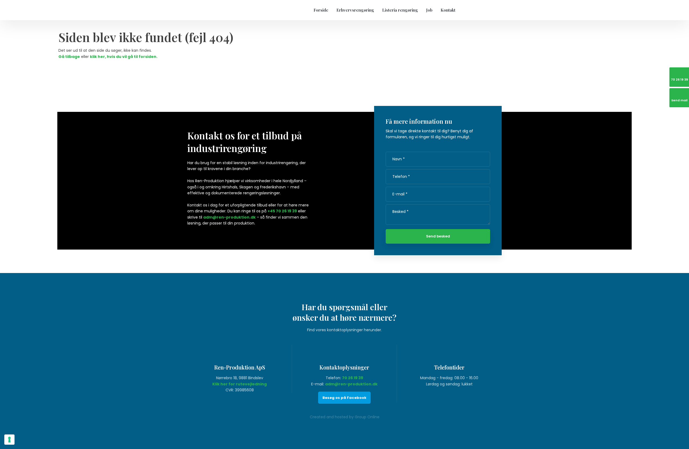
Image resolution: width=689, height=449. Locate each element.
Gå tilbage (69, 56)
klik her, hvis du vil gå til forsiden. (123, 56)
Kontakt (448, 10)
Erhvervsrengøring (355, 10)
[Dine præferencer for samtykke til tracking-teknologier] (9, 439)
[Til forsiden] (222, 10)
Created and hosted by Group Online (344, 417)
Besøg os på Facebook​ (344, 397)
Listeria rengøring (400, 10)
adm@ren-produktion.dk (229, 217)
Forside (321, 10)
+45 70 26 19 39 (282, 211)
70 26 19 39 (352, 378)
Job (429, 10)
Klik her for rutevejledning (239, 384)
